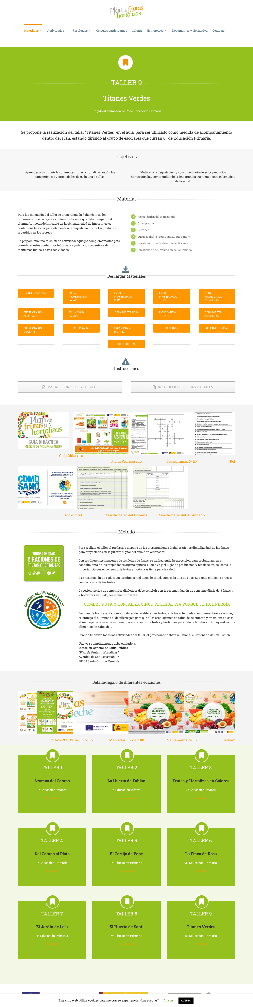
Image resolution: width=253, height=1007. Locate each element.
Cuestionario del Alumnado (182, 515)
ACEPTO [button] (186, 1000)
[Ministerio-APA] (123, 993)
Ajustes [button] (168, 1000)
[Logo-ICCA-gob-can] (198, 993)
